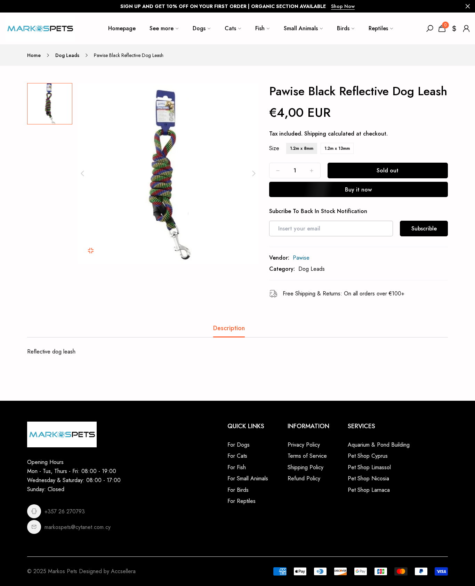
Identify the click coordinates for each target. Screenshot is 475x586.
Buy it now (358, 190)
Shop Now (343, 6)
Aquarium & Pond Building (379, 445)
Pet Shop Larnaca (369, 490)
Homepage (122, 28)
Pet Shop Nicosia (368, 478)
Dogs (199, 28)
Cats (230, 28)
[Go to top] (447, 558)
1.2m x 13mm (337, 148)
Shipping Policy (305, 467)
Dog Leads (67, 55)
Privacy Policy (304, 445)
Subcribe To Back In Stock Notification (318, 211)
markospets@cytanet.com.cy (78, 527)
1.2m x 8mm (301, 148)
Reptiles (378, 28)
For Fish (236, 467)
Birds (343, 28)
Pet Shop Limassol (369, 467)
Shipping (315, 134)
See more (162, 28)
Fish (260, 28)
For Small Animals (247, 478)
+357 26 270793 (65, 511)
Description (229, 328)
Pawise (301, 258)
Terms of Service (307, 456)
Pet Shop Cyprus (368, 456)
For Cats (237, 456)
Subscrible (424, 229)
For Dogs (238, 445)
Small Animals (301, 28)
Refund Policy (304, 478)
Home (34, 55)
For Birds (238, 490)
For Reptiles (241, 501)
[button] (82, 173)
